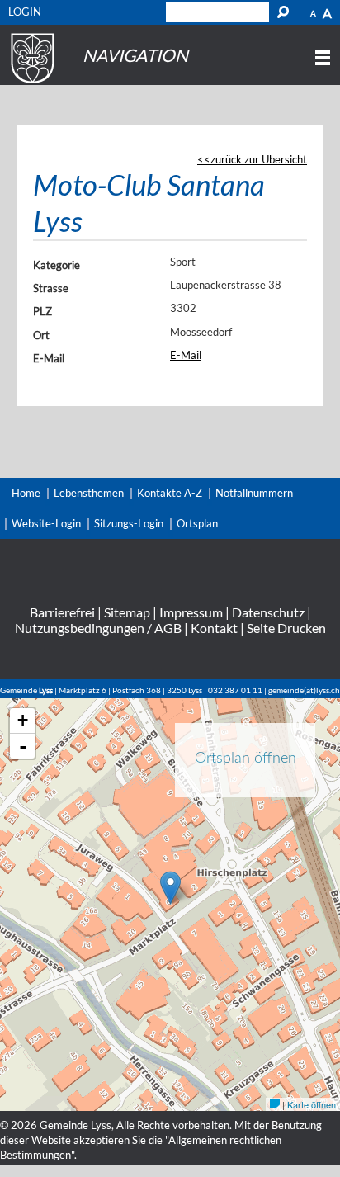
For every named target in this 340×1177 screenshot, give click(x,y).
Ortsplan (197, 523)
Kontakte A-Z (169, 492)
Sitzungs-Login (128, 523)
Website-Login (46, 523)
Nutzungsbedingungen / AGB (98, 628)
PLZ (42, 311)
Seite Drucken (286, 628)
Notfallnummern (254, 492)
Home (26, 492)
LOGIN (24, 11)
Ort (41, 335)
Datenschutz (268, 612)
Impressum (191, 612)
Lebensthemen (89, 492)
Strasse (50, 288)
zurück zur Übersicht (258, 159)
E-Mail (48, 358)
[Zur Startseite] (30, 83)
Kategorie (56, 265)
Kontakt (214, 628)
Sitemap (127, 612)
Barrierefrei (62, 612)
